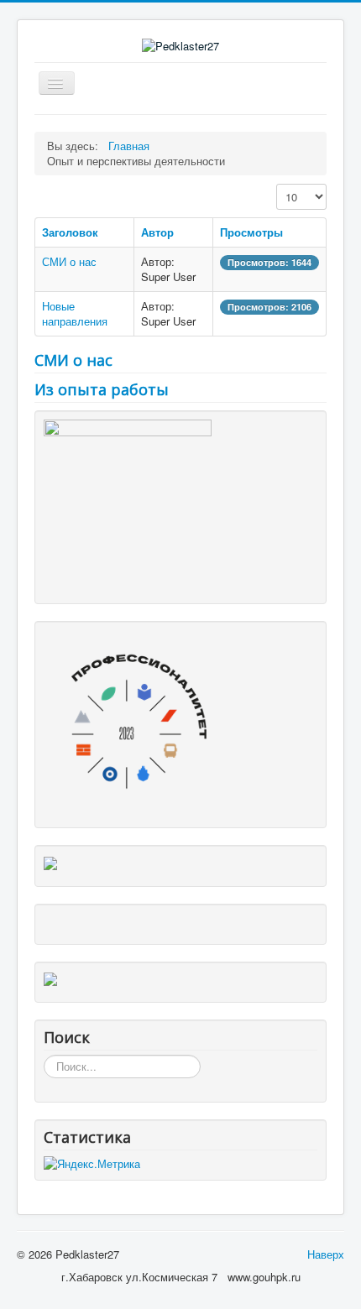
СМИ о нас (69, 261)
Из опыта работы (101, 389)
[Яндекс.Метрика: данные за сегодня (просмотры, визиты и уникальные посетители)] (92, 1163)
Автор (157, 232)
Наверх (325, 1254)
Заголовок (70, 232)
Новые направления (74, 313)
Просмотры (251, 232)
